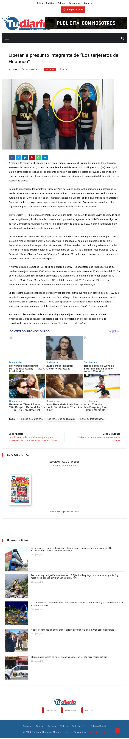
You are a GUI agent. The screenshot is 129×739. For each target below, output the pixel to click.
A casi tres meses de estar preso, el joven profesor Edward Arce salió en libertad (73, 630)
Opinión (40, 726)
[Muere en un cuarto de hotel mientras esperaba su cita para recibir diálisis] (16, 668)
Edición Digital (98, 726)
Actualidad (74, 3)
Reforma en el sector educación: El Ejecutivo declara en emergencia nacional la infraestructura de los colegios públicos (71, 550)
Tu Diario (13, 69)
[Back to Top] (117, 730)
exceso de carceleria (32, 419)
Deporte (88, 3)
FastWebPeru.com (96, 732)
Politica (50, 3)
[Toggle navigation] (5, 38)
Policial (61, 3)
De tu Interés (78, 726)
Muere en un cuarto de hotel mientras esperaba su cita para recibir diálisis (69, 657)
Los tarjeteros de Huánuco (62, 419)
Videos (64, 726)
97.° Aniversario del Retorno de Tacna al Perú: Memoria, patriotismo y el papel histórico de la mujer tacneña (77, 604)
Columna (27, 726)
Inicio (40, 3)
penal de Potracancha (92, 419)
